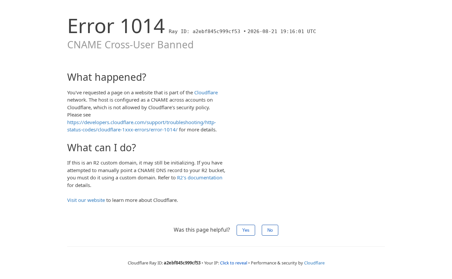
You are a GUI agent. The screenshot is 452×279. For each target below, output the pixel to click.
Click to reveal (233, 263)
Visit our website (86, 200)
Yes (245, 230)
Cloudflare (206, 92)
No (270, 230)
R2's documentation (199, 177)
